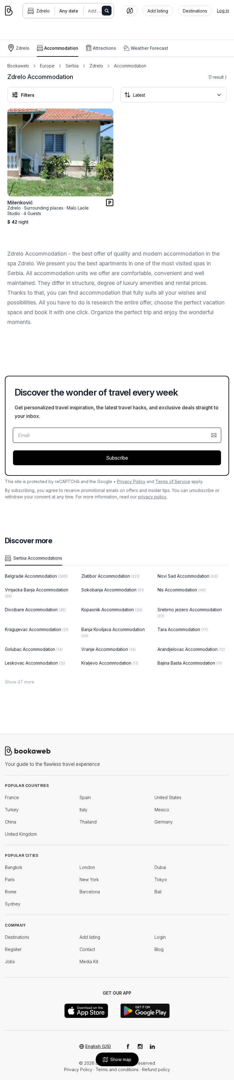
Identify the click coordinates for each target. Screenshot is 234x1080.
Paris (10, 879)
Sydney (12, 903)
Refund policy (156, 1069)
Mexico (161, 809)
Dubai (160, 867)
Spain (85, 797)
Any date (68, 10)
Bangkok (13, 867)
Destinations (17, 937)
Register (13, 949)
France (12, 797)
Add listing (90, 937)
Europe (47, 65)
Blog (159, 949)
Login (160, 937)
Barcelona (90, 891)
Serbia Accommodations (37, 558)
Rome (10, 891)
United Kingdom (21, 834)
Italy (83, 809)
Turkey (12, 809)
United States (167, 797)
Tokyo (160, 879)
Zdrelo (43, 10)
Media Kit (89, 961)
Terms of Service (172, 481)
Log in (223, 10)
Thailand (88, 821)
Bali (157, 891)
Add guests (99, 10)
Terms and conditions (117, 1069)
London (87, 867)
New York (89, 879)
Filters (27, 95)
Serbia (72, 65)
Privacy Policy (131, 481)
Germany (163, 821)
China (10, 821)
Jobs (10, 961)
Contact (87, 949)
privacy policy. (152, 496)
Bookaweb (18, 65)
